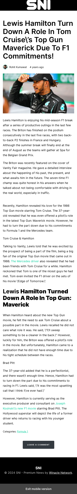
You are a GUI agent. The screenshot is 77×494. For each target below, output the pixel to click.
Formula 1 (22, 431)
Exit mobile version (39, 489)
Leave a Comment (38, 445)
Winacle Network (60, 472)
